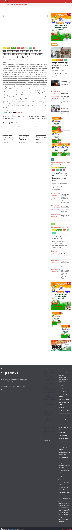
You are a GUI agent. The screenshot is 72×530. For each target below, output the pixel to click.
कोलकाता (64, 230)
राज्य (63, 170)
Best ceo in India (48, 413)
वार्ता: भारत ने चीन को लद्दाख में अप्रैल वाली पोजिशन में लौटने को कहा (65, 272)
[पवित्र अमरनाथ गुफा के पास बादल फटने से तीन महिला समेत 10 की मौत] (55, 209)
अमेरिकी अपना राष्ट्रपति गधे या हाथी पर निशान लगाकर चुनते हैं (65, 253)
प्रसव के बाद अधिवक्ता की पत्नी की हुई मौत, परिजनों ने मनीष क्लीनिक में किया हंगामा (65, 109)
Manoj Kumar (15, 59)
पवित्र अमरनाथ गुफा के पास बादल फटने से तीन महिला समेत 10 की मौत (65, 208)
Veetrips (60, 479)
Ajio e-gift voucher (48, 440)
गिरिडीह (22, 47)
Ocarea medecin (62, 419)
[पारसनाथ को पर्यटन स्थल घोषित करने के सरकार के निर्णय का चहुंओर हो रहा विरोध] (61, 163)
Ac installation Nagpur (49, 388)
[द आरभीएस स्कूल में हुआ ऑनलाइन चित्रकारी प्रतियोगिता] (25, 127)
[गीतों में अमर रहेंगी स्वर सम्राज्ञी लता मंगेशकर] (55, 217)
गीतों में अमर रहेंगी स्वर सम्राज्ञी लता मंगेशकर (65, 216)
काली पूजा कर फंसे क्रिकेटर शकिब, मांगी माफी (60, 237)
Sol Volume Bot (62, 482)
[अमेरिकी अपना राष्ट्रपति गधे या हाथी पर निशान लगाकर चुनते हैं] (55, 254)
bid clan (45, 378)
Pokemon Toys (47, 402)
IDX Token (60, 487)
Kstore (68, 500)
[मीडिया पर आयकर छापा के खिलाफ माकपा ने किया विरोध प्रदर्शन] (8, 127)
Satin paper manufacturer (50, 397)
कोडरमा (18, 47)
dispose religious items (49, 392)
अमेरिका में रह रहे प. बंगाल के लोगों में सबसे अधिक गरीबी (65, 262)
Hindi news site (47, 426)
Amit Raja (65, 241)
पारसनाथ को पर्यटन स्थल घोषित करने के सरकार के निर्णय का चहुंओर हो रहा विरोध (60, 177)
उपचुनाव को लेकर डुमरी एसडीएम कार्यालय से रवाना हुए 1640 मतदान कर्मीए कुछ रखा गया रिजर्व (37, 117)
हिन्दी (70, 2)
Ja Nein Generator (62, 435)
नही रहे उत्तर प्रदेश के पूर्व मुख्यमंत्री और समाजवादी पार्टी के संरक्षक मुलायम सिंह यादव (65, 197)
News (8, 47)
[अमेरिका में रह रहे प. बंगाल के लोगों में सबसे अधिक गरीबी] (55, 264)
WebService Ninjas (48, 383)
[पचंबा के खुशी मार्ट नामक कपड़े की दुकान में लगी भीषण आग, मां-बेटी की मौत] (55, 85)
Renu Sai (60, 492)
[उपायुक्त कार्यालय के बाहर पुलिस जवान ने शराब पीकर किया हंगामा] (61, 52)
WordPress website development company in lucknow (64, 459)
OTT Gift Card (61, 498)
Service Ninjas (47, 381)
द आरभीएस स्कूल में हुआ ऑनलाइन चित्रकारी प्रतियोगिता (24, 137)
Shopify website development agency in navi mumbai (64, 465)
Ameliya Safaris (62, 432)
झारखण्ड (30, 47)
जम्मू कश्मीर (26, 47)
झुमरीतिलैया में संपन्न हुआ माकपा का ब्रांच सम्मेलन (41, 137)
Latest (4, 47)
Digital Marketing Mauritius (50, 390)
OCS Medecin (61, 407)
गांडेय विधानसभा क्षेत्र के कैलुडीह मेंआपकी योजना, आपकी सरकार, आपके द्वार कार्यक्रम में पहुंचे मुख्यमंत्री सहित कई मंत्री (65, 95)
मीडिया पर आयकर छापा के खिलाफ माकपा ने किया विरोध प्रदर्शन (8, 137)
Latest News (61, 388)
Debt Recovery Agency (49, 379)
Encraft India (47, 415)
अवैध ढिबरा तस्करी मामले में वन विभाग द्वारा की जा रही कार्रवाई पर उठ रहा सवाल (13, 117)
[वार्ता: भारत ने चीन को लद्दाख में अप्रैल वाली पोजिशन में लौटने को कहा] (55, 274)
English (65, 2)
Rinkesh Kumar (63, 70)
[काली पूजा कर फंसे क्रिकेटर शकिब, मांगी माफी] (61, 227)
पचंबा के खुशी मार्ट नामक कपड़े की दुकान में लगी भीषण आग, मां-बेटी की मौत (65, 84)
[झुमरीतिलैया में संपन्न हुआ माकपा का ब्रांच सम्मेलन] (41, 127)
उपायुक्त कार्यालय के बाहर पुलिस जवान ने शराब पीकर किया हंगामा (60, 65)
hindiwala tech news (48, 411)
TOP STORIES (13, 47)
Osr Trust (46, 424)
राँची (33, 47)
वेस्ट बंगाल (54, 232)
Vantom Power (65, 399)
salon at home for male (49, 376)
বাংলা (62, 2)
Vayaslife (60, 501)
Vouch (66, 392)
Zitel (45, 438)
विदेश (68, 230)
